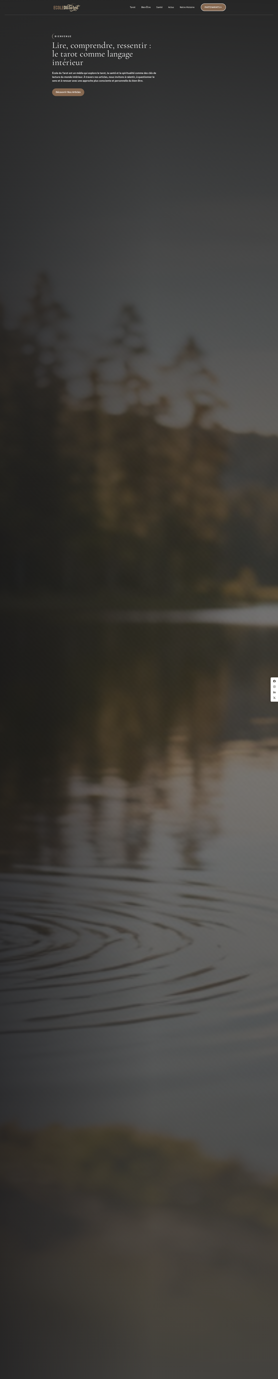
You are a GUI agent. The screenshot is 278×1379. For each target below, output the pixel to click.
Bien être (146, 7)
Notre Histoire (187, 7)
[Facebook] (274, 681)
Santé (159, 7)
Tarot (133, 7)
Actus (171, 7)
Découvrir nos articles (68, 92)
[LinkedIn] (274, 692)
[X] (274, 697)
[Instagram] (274, 686)
